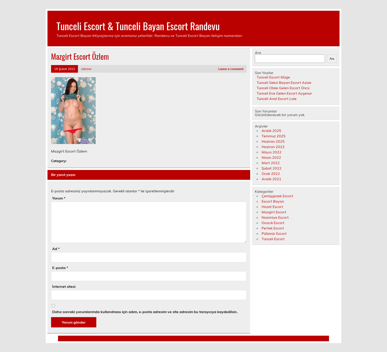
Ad (56, 248)
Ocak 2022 (271, 173)
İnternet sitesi (63, 286)
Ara (258, 52)
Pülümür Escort (274, 233)
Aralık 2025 (271, 130)
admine (86, 69)
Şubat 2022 (272, 168)
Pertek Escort (273, 228)
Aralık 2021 (271, 179)
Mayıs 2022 (272, 152)
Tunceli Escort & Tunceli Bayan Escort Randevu (138, 26)
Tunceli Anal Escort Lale (277, 98)
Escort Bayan (273, 201)
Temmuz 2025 (274, 136)
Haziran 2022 (273, 146)
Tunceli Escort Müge (273, 77)
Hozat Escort (272, 206)
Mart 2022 (271, 163)
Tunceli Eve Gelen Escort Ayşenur (284, 93)
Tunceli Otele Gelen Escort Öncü (283, 88)
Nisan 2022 (271, 157)
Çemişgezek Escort (277, 196)
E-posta (60, 267)
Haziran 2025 (273, 141)
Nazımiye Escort (275, 217)
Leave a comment (230, 69)
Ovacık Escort (273, 223)
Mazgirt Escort (274, 212)
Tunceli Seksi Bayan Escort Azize (284, 82)
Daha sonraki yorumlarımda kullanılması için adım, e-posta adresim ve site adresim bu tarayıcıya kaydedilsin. (145, 312)
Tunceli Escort (273, 239)
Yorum (58, 198)
